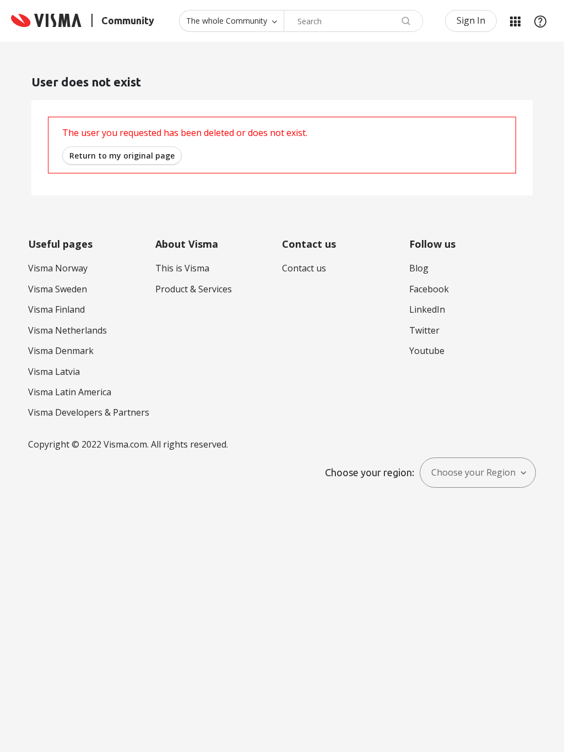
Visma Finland (56, 309)
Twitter (424, 330)
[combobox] (353, 21)
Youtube (426, 351)
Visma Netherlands (67, 330)
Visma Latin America (69, 392)
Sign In (471, 20)
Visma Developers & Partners (88, 412)
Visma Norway (58, 268)
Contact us (304, 268)
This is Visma (182, 268)
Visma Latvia (54, 372)
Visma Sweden (57, 289)
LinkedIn (427, 309)
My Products (515, 21)
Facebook (429, 289)
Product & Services (193, 289)
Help (540, 21)
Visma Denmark (61, 351)
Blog (419, 268)
